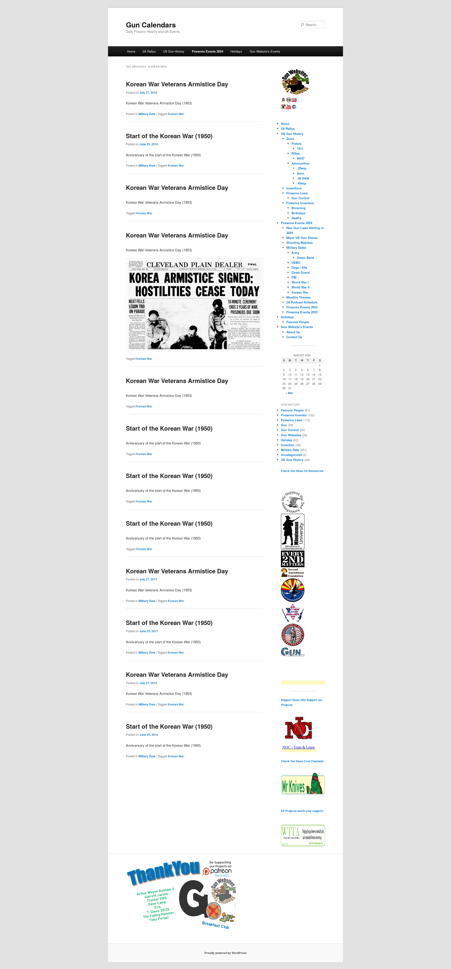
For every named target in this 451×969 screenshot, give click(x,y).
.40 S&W (303, 178)
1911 (300, 148)
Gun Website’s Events (265, 51)
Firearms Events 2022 (302, 312)
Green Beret (305, 257)
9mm (300, 173)
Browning (299, 208)
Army (295, 252)
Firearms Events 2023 (302, 307)
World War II (301, 287)
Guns (290, 138)
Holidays (236, 51)
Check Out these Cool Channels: (302, 761)
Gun (284, 425)
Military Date (147, 114)
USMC (296, 262)
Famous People (297, 322)
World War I (300, 282)
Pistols (297, 143)
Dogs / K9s (299, 267)
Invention (288, 445)
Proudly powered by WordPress (225, 953)
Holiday (286, 440)
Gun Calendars (151, 24)
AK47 (300, 158)
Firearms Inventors (300, 203)
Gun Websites (291, 435)
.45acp (301, 183)
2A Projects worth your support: (302, 811)
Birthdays (298, 213)
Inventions (294, 188)
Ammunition (301, 163)
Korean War (176, 114)
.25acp (301, 168)
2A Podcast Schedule (301, 302)
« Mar (289, 393)
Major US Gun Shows (302, 237)
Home (131, 51)
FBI (294, 277)
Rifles (296, 153)
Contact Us (294, 337)
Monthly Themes (298, 297)
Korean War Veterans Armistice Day (177, 84)
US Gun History (173, 51)
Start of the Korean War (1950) (169, 135)
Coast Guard (301, 272)
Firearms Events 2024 (207, 51)
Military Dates (296, 247)
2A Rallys (149, 51)
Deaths (296, 218)
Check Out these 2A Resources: (302, 471)
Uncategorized (291, 454)
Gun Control (300, 198)
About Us (293, 332)
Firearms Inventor (294, 415)
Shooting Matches (299, 242)
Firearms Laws (297, 193)
